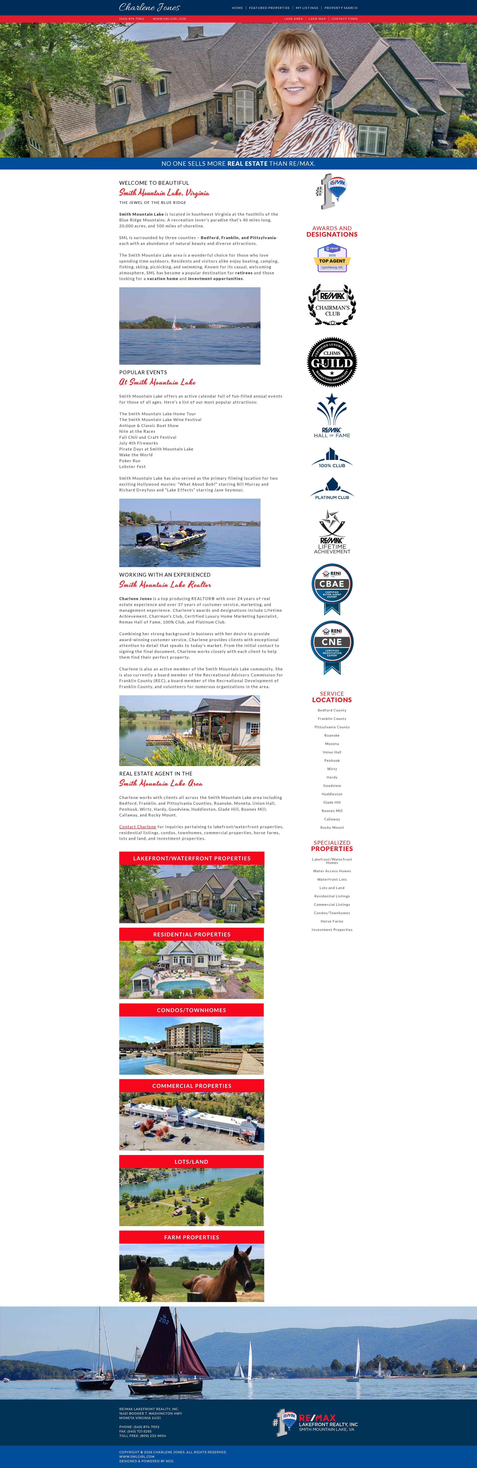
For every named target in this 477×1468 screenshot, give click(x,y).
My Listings (307, 7)
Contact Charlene (137, 826)
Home (237, 7)
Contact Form (344, 18)
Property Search (341, 7)
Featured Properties (269, 7)
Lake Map (317, 18)
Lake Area (293, 18)
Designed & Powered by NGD (146, 1461)
